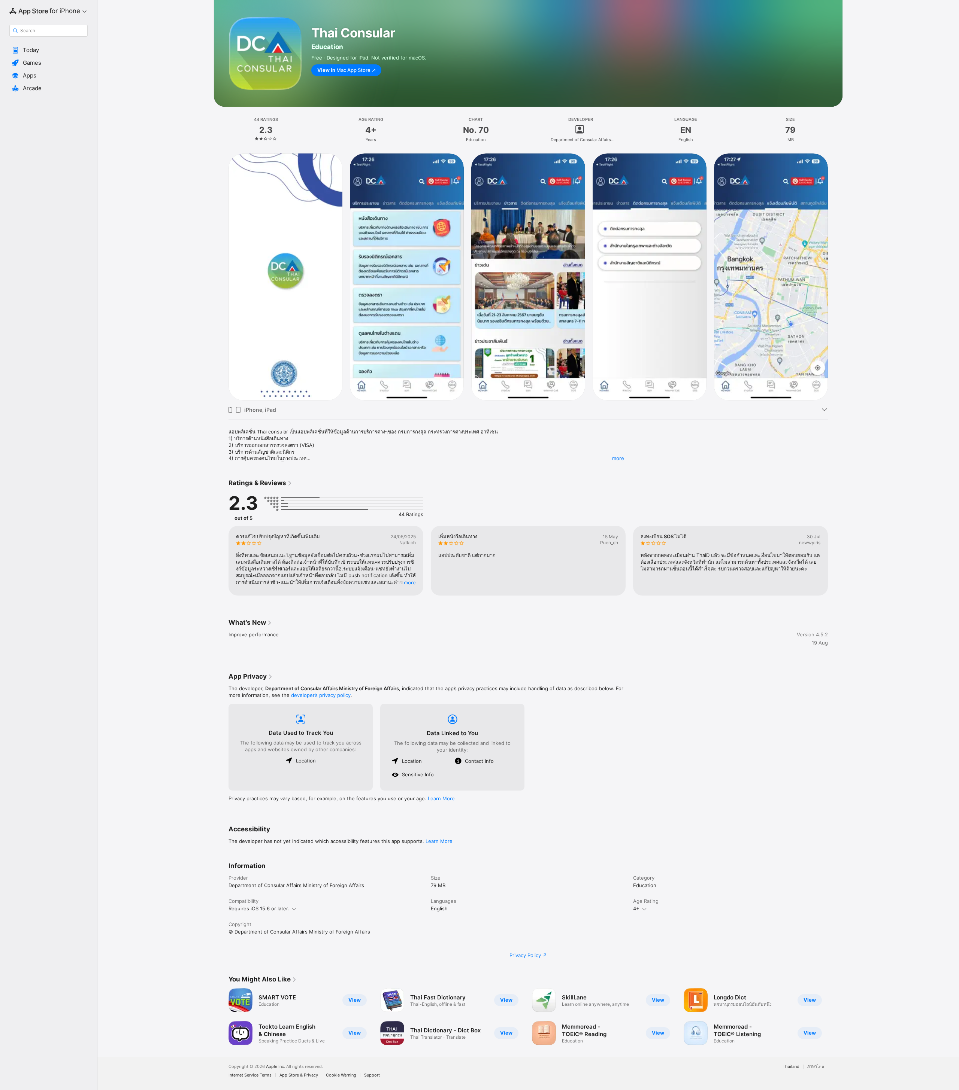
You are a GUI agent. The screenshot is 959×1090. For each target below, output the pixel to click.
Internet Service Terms (250, 1075)
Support (372, 1075)
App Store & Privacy (298, 1075)
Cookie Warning (341, 1075)
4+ (636, 908)
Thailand (791, 1067)
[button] (48, 50)
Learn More (441, 798)
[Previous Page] (221, 277)
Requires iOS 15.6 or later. (259, 908)
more (618, 458)
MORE (410, 582)
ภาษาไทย (815, 1067)
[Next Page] (835, 277)
